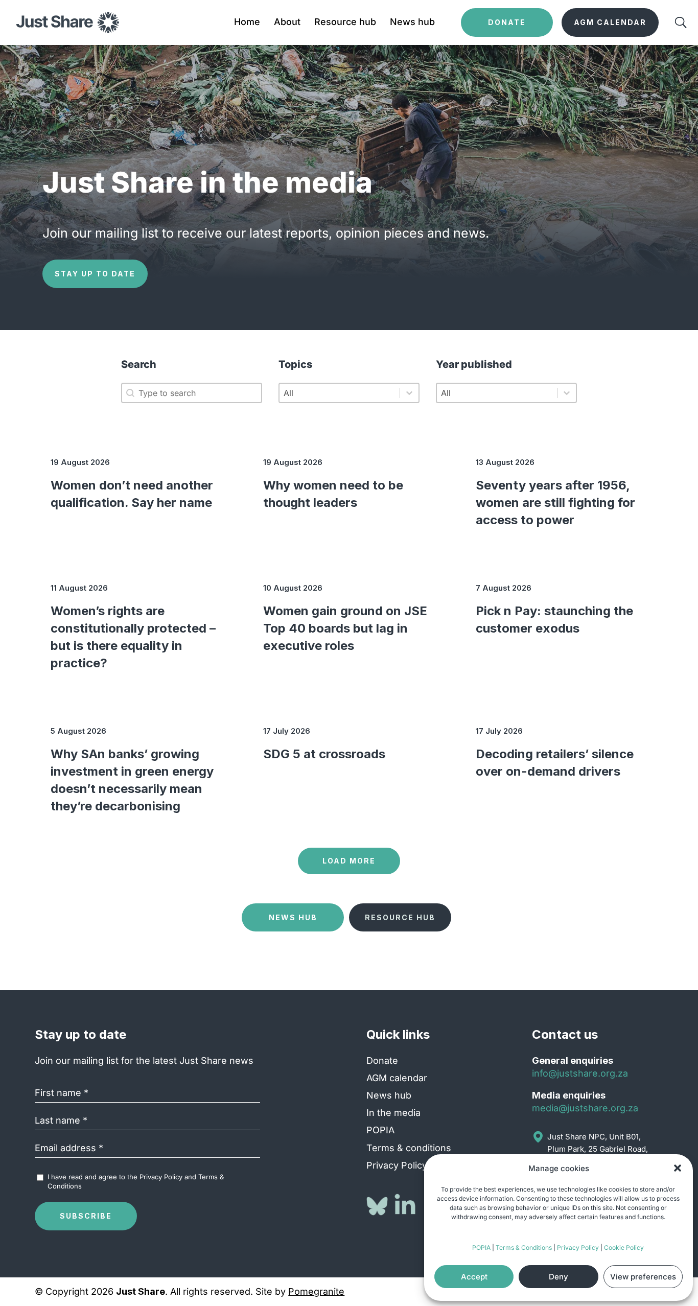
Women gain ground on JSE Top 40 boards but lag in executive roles (345, 628)
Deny (558, 1276)
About (287, 22)
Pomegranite (316, 1291)
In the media (393, 1112)
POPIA (481, 1247)
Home (247, 22)
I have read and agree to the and (136, 1181)
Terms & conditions (408, 1147)
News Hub (293, 917)
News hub (412, 22)
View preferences (643, 1276)
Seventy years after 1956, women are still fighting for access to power (555, 502)
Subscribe (86, 1215)
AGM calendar (396, 1077)
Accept (474, 1276)
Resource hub (345, 22)
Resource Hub (400, 917)
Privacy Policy (578, 1247)
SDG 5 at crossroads (324, 754)
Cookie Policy (624, 1247)
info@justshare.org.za (580, 1073)
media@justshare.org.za (585, 1108)
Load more (349, 860)
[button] (677, 1168)
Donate (382, 1060)
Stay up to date (95, 273)
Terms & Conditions (524, 1247)
